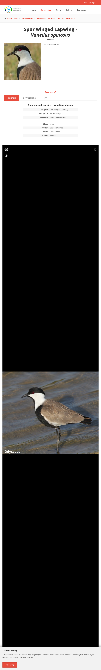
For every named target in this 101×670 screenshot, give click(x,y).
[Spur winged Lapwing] (24, 63)
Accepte (10, 665)
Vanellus (51, 18)
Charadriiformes (27, 18)
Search (84, 3)
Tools (58, 10)
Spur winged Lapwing (66, 18)
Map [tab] (45, 98)
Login (93, 3)
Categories (46, 10)
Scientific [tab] (12, 98)
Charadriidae (41, 18)
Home (33, 10)
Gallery (69, 10)
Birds (16, 18)
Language (81, 10)
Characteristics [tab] (29, 98)
